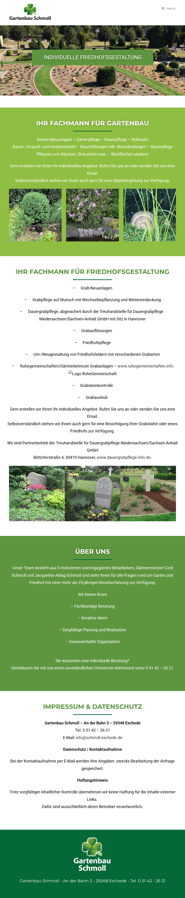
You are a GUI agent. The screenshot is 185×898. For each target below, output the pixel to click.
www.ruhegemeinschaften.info (145, 366)
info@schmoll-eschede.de (99, 737)
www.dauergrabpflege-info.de (123, 457)
